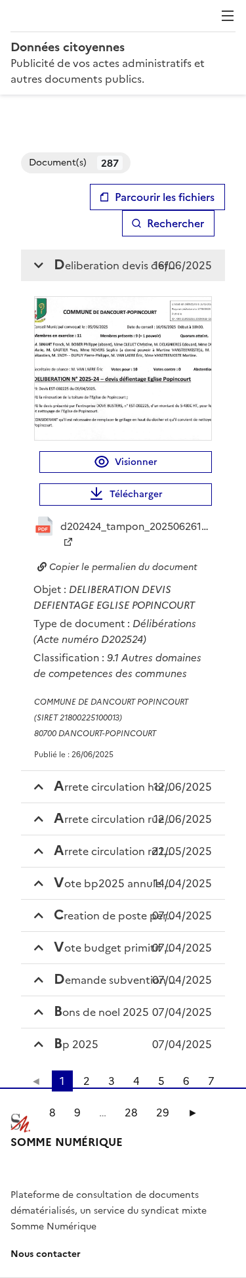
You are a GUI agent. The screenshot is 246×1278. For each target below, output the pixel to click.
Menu (228, 16)
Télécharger (136, 494)
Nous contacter (45, 1254)
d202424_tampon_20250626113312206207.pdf (136, 526)
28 (131, 1112)
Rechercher (175, 223)
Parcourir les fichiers (165, 197)
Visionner (136, 462)
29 (162, 1112)
